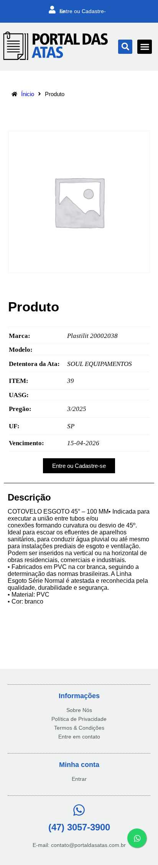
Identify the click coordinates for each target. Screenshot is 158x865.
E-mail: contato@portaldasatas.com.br (79, 845)
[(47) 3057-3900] (79, 810)
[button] (125, 47)
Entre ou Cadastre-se (82, 11)
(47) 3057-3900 (79, 827)
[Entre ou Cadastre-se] (52, 9)
